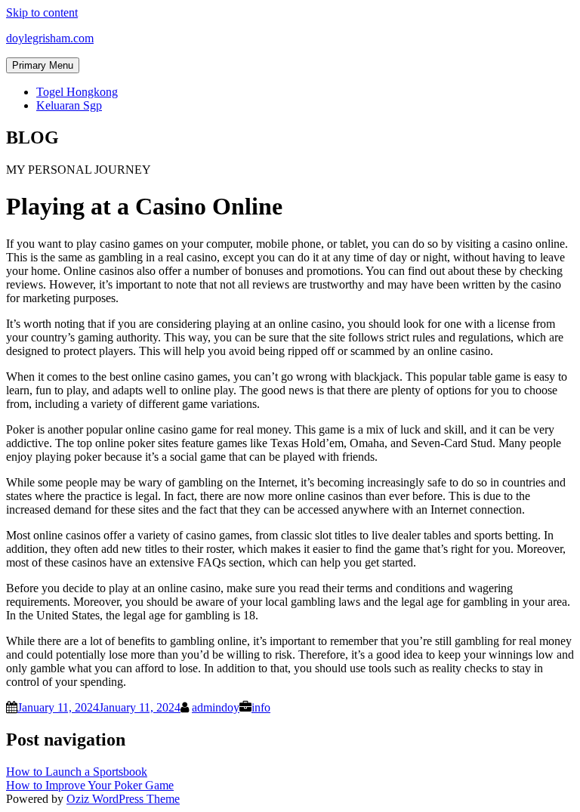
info (260, 707)
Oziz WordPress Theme (123, 798)
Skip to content (42, 12)
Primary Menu (42, 65)
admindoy (215, 707)
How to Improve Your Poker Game (90, 785)
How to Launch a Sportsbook (76, 771)
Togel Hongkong (77, 91)
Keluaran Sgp (69, 105)
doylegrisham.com (50, 38)
